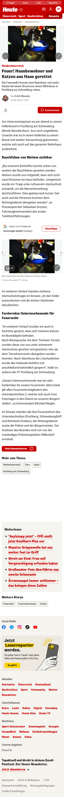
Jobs (38, 2)
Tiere (27, 464)
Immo (25, 2)
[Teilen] (5, 110)
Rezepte (54, 726)
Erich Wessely (22, 96)
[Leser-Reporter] (44, 9)
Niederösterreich (32, 22)
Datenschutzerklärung (14, 785)
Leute (15, 708)
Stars (5, 708)
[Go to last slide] (3, 252)
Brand (43, 603)
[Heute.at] (10, 9)
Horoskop (51, 708)
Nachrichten (9, 689)
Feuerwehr (8, 603)
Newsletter (9, 695)
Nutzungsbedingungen (42, 785)
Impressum (8, 780)
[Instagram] (19, 627)
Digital (38, 708)
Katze (36, 464)
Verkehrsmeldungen (44, 731)
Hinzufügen (51, 228)
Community (38, 689)
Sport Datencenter (13, 726)
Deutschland (43, 684)
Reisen (17, 737)
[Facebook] (4, 627)
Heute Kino (29, 713)
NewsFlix (53, 2)
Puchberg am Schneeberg (16, 471)
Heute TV (44, 713)
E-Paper (10, 2)
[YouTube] (35, 627)
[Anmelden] (51, 9)
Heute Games (10, 713)
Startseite (6, 22)
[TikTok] (27, 627)
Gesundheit (9, 731)
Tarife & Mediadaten (28, 780)
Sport (21, 16)
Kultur (26, 708)
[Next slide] (61, 252)
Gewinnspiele (37, 726)
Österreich (9, 16)
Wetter (53, 689)
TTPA (46, 780)
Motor (6, 737)
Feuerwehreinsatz (27, 603)
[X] (12, 627)
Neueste (54, 16)
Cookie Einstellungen (13, 791)
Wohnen (24, 731)
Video (28, 737)
